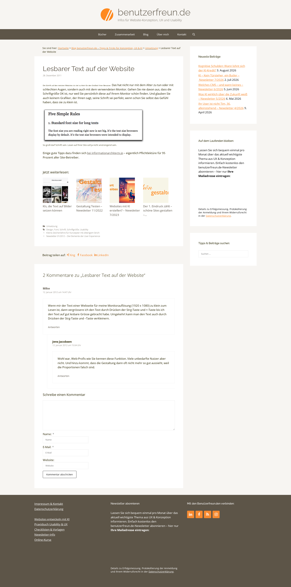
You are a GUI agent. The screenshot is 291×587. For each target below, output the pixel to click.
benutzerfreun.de (154, 12)
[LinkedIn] (190, 514)
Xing (72, 255)
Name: (48, 434)
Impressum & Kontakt (48, 504)
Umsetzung (151, 48)
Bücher (102, 34)
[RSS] (207, 514)
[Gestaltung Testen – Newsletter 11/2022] (92, 191)
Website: (48, 460)
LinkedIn (103, 255)
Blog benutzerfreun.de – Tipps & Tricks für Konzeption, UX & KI (106, 48)
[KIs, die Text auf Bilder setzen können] (59, 191)
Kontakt (181, 34)
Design (49, 229)
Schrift (63, 229)
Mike (46, 288)
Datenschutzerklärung (218, 215)
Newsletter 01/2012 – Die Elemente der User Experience (73, 236)
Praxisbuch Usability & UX (51, 524)
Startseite (63, 48)
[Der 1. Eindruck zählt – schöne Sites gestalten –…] (159, 191)
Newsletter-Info (44, 534)
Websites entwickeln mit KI (52, 519)
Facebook (86, 255)
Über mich (163, 34)
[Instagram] (216, 514)
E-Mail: (48, 447)
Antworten (54, 327)
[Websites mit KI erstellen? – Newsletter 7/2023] (125, 191)
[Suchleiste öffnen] (193, 34)
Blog (145, 34)
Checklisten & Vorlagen (49, 529)
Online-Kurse (42, 540)
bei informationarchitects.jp (105, 153)
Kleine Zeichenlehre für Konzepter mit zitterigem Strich (73, 232)
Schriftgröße (73, 229)
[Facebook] (199, 514)
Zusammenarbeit (125, 34)
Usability (84, 229)
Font (56, 229)
